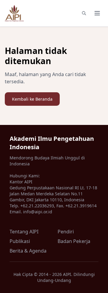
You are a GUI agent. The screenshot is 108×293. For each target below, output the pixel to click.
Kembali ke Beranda (32, 99)
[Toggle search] (84, 13)
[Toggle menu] (97, 13)
